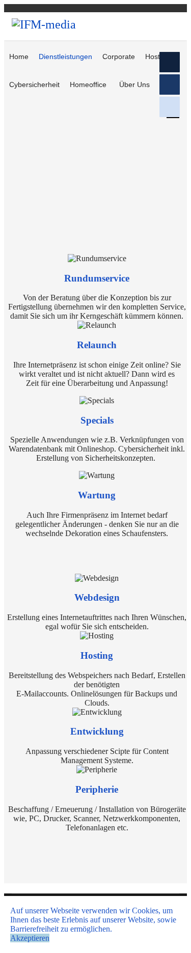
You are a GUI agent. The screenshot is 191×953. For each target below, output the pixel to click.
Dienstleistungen (65, 56)
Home (19, 56)
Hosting (157, 56)
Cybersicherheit (34, 84)
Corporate (118, 56)
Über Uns (134, 84)
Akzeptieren (29, 938)
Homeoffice (88, 84)
